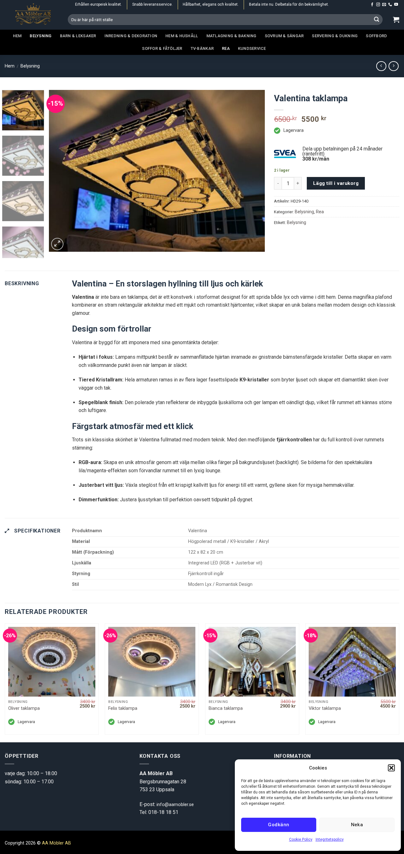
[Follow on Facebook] (372, 5)
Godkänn (278, 824)
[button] (391, 768)
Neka (357, 824)
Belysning (40, 35)
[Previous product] (393, 66)
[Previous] (61, 171)
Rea (226, 48)
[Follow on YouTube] (396, 5)
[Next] (252, 171)
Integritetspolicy (330, 839)
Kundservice (252, 48)
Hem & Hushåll (181, 35)
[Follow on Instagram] (378, 5)
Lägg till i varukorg (336, 183)
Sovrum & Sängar (284, 35)
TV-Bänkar (202, 48)
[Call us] (390, 5)
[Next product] (381, 66)
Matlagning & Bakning (231, 35)
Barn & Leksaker (78, 35)
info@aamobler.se (175, 804)
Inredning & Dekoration (130, 35)
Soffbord (376, 35)
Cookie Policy (300, 839)
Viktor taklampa (325, 708)
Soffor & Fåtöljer (162, 48)
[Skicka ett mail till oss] (384, 5)
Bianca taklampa (226, 708)
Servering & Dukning (335, 35)
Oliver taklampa (24, 708)
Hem (17, 35)
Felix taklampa (122, 708)
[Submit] (376, 19)
